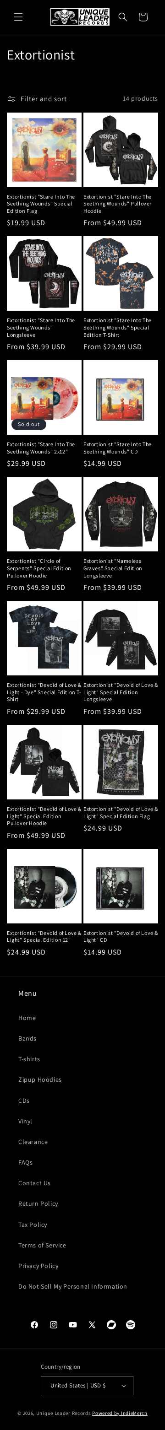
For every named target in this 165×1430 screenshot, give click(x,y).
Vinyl (25, 1121)
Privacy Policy (38, 1266)
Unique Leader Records (63, 1413)
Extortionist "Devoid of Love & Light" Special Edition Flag (120, 812)
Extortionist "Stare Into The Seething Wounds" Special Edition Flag (41, 203)
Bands (27, 1038)
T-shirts (29, 1059)
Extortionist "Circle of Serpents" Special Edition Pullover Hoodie (39, 567)
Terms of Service (42, 1245)
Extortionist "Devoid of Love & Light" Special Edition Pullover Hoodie (44, 815)
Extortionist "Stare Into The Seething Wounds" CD (117, 448)
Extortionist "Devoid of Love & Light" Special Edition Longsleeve (120, 691)
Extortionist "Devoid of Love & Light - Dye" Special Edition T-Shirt (44, 691)
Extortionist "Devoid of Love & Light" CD (120, 936)
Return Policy (38, 1203)
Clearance (33, 1142)
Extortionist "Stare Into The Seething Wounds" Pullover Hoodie (117, 203)
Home (27, 1018)
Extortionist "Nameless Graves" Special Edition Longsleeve (113, 567)
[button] (18, 17)
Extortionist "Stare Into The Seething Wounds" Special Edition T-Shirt (117, 327)
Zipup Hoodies (40, 1079)
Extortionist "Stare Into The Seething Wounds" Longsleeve (41, 327)
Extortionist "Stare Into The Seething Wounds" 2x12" (41, 448)
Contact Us (34, 1183)
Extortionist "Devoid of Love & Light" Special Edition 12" (44, 936)
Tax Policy (32, 1224)
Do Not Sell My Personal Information (72, 1286)
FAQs (25, 1162)
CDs (24, 1100)
